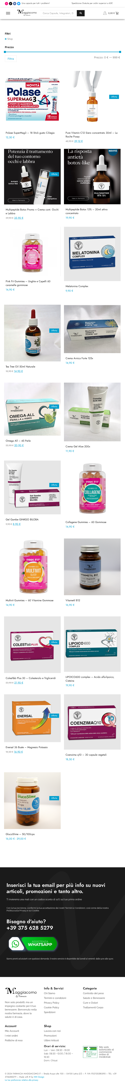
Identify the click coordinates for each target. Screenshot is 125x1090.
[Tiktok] (10, 3)
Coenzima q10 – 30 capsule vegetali (86, 755)
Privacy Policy (51, 1002)
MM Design (39, 1076)
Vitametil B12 (73, 600)
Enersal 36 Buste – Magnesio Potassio (27, 747)
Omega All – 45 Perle (18, 441)
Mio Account (12, 1031)
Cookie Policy (51, 1007)
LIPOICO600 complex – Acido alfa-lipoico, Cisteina (90, 679)
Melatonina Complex (77, 286)
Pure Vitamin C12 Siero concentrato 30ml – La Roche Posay (92, 134)
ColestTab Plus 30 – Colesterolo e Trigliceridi (31, 678)
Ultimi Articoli (51, 1040)
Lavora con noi (52, 1031)
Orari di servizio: (55, 1046)
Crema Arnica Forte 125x (79, 358)
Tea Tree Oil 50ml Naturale (20, 366)
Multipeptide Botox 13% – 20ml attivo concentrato (87, 211)
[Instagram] (6, 3)
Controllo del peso (93, 993)
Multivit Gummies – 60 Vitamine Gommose (29, 600)
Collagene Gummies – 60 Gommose (86, 522)
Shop (10, 39)
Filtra (11, 58)
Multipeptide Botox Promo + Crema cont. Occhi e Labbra (32, 211)
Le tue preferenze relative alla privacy (21, 1080)
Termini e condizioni (55, 998)
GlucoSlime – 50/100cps (20, 834)
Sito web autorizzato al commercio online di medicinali (106, 1052)
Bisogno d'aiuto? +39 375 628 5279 (30, 924)
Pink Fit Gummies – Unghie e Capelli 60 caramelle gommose (28, 283)
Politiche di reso (14, 1040)
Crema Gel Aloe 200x (78, 446)
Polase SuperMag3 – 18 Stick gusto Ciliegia (30, 133)
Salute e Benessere (94, 998)
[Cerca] (81, 13)
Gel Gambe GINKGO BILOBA (22, 519)
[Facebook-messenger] (18, 3)
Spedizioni (49, 1012)
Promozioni (50, 1035)
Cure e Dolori (90, 1002)
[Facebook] (14, 3)
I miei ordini (11, 1035)
